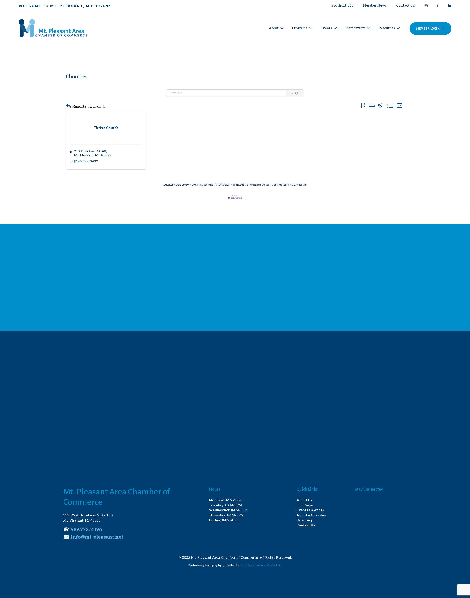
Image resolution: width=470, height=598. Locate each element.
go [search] (296, 93)
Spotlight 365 (342, 5)
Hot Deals (223, 185)
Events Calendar (203, 185)
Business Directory (176, 185)
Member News (375, 5)
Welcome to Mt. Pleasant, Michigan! (65, 6)
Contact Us (405, 5)
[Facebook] (438, 6)
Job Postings (280, 185)
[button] (68, 106)
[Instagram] (426, 6)
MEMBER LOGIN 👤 (430, 28)
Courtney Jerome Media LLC (261, 565)
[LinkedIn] (449, 6)
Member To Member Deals (251, 185)
